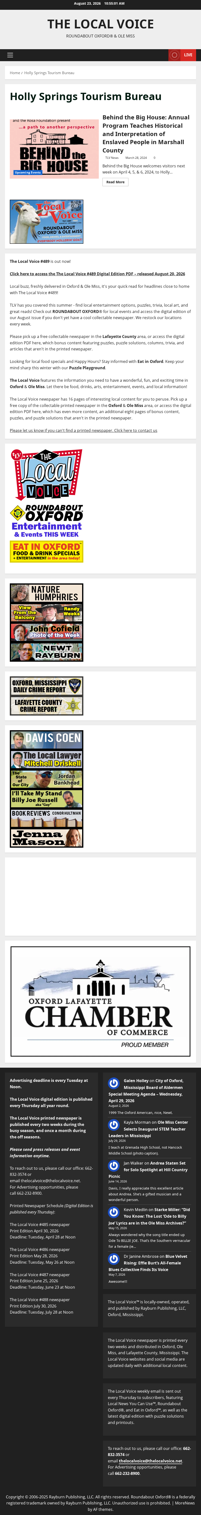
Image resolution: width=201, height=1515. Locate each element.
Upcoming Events (28, 172)
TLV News (112, 158)
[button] (10, 55)
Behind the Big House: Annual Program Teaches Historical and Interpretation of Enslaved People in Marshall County (54, 149)
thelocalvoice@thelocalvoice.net (150, 1461)
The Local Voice (100, 23)
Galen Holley (136, 1080)
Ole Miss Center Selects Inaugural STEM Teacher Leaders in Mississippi (148, 1129)
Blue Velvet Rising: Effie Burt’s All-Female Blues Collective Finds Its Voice (148, 1263)
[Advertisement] (100, 896)
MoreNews (185, 1503)
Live (188, 55)
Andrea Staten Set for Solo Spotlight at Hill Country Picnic (148, 1169)
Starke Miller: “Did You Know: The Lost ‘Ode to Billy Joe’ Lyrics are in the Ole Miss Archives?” (149, 1216)
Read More (117, 181)
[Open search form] (163, 55)
